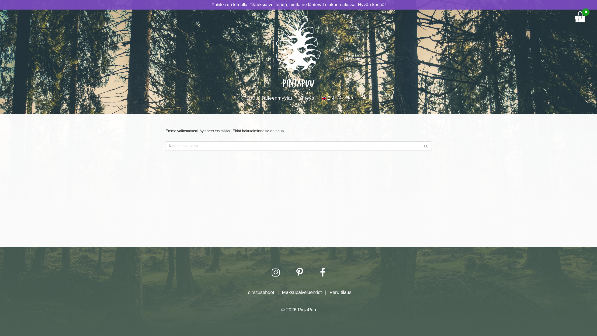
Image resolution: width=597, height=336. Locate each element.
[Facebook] (322, 272)
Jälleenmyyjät (276, 98)
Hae (350, 97)
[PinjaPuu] (298, 48)
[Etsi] (426, 146)
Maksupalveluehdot (302, 292)
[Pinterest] (300, 272)
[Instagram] (275, 272)
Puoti (249, 98)
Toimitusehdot (260, 292)
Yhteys (306, 98)
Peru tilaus (340, 292)
